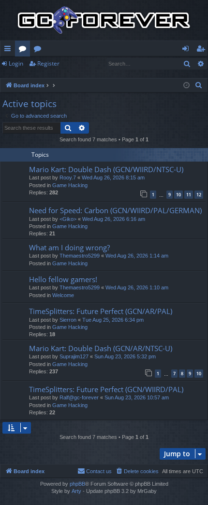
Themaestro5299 (79, 256)
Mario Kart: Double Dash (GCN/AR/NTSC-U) (100, 348)
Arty (76, 491)
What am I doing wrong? (69, 247)
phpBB (77, 484)
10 (178, 194)
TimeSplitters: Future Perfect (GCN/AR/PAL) (100, 311)
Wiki (39, 50)
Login (16, 63)
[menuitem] (198, 85)
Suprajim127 (74, 356)
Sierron (67, 320)
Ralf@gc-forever (79, 397)
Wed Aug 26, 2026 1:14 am (136, 256)
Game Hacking (70, 185)
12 (198, 194)
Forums (24, 50)
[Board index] (104, 20)
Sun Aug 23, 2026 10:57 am (136, 397)
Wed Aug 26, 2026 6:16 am (113, 219)
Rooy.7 (67, 177)
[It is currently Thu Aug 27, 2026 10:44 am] (186, 85)
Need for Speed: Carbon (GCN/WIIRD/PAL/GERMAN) (115, 210)
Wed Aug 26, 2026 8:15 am (113, 177)
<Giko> (67, 219)
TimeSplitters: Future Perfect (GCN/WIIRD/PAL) (106, 389)
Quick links (9, 50)
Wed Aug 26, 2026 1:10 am (136, 287)
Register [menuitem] (202, 50)
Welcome (63, 295)
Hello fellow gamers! (63, 279)
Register (48, 63)
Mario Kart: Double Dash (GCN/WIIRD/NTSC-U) (106, 169)
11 (188, 194)
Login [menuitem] (187, 50)
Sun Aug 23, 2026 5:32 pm (125, 356)
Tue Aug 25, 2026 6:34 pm (113, 320)
